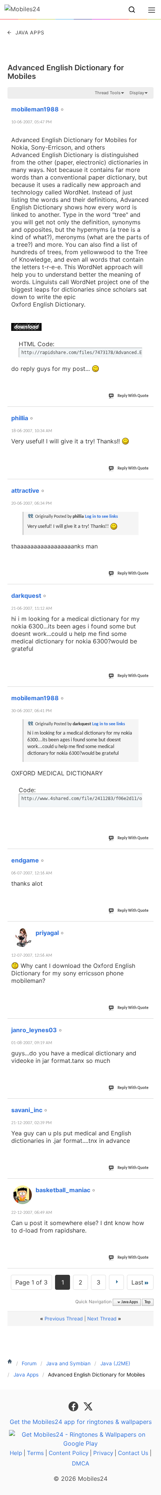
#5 (147, 694)
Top (148, 1302)
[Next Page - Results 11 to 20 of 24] (116, 1282)
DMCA (80, 1463)
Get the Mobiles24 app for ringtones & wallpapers (81, 1421)
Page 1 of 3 (31, 1282)
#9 (147, 1106)
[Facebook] (74, 1406)
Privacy (103, 1452)
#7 (147, 928)
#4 (147, 591)
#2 (147, 414)
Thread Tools (108, 92)
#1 (147, 105)
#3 (147, 486)
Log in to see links (101, 516)
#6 (147, 856)
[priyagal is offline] (22, 937)
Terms (35, 1452)
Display (137, 92)
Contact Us (133, 1452)
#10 (146, 1186)
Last (137, 1282)
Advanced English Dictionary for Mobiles (65, 72)
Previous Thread (64, 1319)
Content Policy (68, 1452)
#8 (147, 1026)
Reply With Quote (133, 396)
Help (16, 1452)
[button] (132, 9)
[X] (88, 1406)
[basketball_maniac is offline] (22, 1194)
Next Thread (101, 1319)
